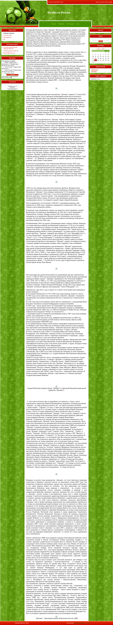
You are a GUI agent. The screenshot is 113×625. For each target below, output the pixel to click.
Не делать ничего (9, 73)
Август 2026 (100, 49)
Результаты (5, 76)
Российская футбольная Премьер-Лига (10, 48)
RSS (111, 2)
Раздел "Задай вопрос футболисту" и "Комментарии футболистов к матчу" (10, 64)
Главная (53, 24)
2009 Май (94, 71)
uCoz (88, 623)
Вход (77, 24)
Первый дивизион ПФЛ (9, 50)
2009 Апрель (94, 69)
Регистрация (70, 24)
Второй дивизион (8, 53)
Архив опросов (13, 76)
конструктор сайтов (79, 623)
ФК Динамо (61, 24)
